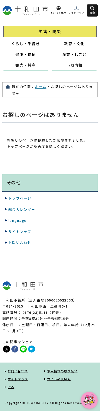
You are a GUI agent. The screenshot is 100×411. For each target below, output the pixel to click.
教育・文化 (74, 43)
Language (58, 12)
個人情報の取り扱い (62, 371)
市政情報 (74, 65)
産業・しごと (74, 54)
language (17, 220)
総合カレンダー (21, 209)
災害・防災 (50, 31)
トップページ (19, 198)
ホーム (40, 86)
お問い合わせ (19, 242)
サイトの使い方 (59, 379)
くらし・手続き (25, 43)
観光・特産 (25, 65)
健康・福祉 (25, 54)
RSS (11, 387)
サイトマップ (76, 12)
